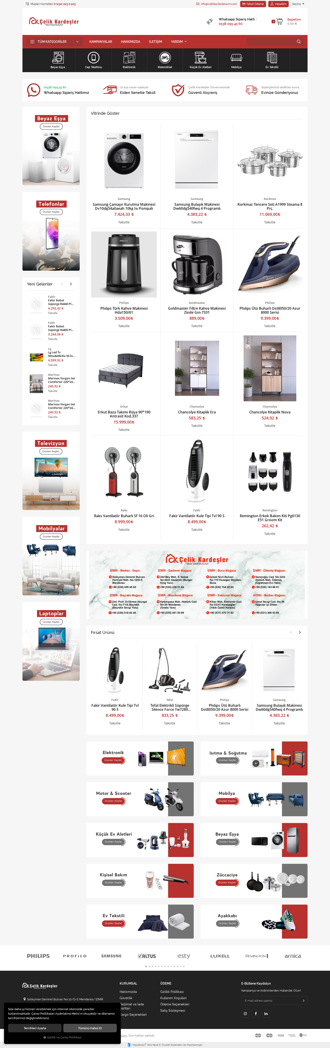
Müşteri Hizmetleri (53, 4)
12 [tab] (181, 966)
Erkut (124, 406)
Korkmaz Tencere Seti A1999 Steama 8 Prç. (270, 206)
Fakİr (196, 510)
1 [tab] (146, 966)
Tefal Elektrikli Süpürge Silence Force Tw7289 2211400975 (169, 707)
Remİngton (269, 510)
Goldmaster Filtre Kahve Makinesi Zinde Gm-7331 (197, 310)
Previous (291, 632)
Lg (49, 348)
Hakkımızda (128, 992)
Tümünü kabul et (90, 1028)
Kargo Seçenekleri (133, 1014)
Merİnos (53, 374)
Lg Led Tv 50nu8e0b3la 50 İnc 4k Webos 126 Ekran (61, 354)
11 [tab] (177, 966)
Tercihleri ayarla (35, 1028)
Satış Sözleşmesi (172, 1010)
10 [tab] (174, 966)
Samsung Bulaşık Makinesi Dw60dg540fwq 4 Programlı (196, 206)
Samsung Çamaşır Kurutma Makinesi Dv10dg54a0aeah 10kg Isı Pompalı (124, 206)
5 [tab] (159, 966)
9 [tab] (171, 966)
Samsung (124, 199)
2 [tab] (149, 966)
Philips (124, 303)
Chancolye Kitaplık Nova (269, 412)
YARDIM (177, 41)
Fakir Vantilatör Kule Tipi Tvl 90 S (196, 516)
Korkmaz (270, 199)
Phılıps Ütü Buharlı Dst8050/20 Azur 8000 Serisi (270, 310)
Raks (124, 510)
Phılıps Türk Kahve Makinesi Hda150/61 (124, 310)
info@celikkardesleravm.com (218, 4)
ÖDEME (165, 983)
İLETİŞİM (155, 41)
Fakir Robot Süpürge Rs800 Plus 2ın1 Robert (61, 328)
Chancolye (197, 406)
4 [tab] (155, 966)
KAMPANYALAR (100, 41)
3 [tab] (152, 966)
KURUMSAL (128, 983)
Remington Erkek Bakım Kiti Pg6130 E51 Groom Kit (270, 518)
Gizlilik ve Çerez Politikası (64, 1037)
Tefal (169, 700)
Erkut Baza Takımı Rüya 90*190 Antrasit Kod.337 (124, 414)
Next (300, 632)
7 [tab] (165, 966)
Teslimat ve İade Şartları (132, 1006)
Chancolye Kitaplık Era (197, 412)
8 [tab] (168, 966)
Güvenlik (126, 998)
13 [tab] (184, 966)
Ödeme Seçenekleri (174, 1004)
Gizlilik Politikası (172, 992)
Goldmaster (197, 303)
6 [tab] (162, 966)
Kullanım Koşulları (173, 998)
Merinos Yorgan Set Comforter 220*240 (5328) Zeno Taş (61, 406)
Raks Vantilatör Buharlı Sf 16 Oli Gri (124, 516)
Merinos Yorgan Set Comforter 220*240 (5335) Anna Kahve (61, 380)
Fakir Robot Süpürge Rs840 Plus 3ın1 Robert (61, 302)
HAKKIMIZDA (130, 41)
